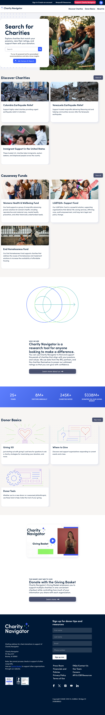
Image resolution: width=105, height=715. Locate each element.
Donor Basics (90, 8)
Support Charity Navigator (85, 2)
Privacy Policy (59, 675)
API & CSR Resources (82, 675)
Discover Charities (75, 8)
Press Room (58, 665)
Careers (76, 672)
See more (97, 420)
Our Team (77, 668)
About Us (100, 8)
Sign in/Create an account (42, 2)
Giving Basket (16, 666)
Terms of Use (59, 678)
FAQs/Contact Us (80, 665)
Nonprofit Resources (63, 2)
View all (98, 77)
